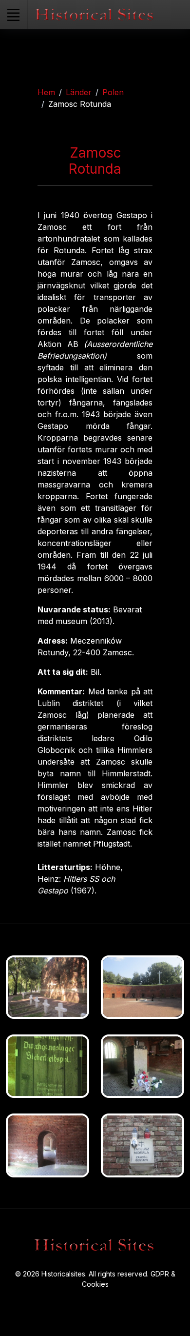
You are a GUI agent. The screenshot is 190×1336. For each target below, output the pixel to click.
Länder (79, 92)
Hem (46, 92)
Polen (113, 92)
